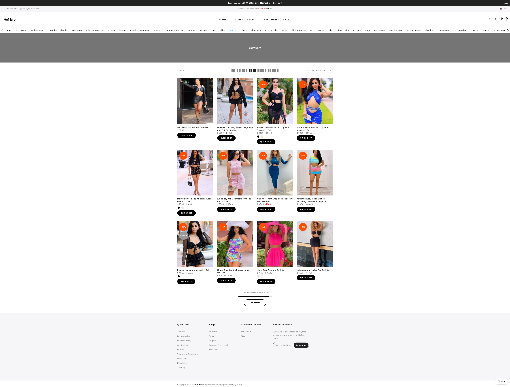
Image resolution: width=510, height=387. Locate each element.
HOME (223, 19)
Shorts (244, 30)
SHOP (250, 19)
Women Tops (11, 30)
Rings (367, 30)
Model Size (182, 363)
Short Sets (256, 30)
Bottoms (213, 331)
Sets (312, 30)
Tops (211, 336)
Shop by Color (271, 30)
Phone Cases (443, 30)
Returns (180, 349)
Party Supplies (459, 30)
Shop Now (268, 9)
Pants (486, 30)
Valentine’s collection (58, 30)
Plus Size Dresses (413, 30)
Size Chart (182, 358)
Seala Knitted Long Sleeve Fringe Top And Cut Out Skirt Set (235, 129)
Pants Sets (474, 30)
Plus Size (429, 30)
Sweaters (157, 30)
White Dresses (37, 30)
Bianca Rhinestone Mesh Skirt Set (193, 270)
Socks (213, 30)
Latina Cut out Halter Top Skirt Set (313, 270)
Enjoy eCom (237, 384)
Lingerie (212, 340)
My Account (246, 331)
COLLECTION (269, 19)
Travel (133, 30)
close (5, 3)
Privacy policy (183, 336)
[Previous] (2, 30)
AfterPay (181, 367)
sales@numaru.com (31, 9)
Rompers (357, 30)
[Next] (507, 30)
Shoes (284, 30)
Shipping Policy (184, 340)
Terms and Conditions (187, 354)
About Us (181, 331)
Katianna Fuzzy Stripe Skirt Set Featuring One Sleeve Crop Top (312, 200)
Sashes (321, 30)
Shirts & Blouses (298, 30)
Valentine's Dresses (95, 30)
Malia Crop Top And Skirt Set (271, 270)
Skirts (222, 30)
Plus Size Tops (395, 30)
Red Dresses (379, 30)
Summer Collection (174, 30)
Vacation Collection (117, 30)
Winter (24, 30)
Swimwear (144, 30)
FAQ (243, 336)
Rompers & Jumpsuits (219, 345)
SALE (286, 19)
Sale (330, 30)
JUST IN (236, 19)
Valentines (77, 30)
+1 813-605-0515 (11, 9)
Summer (192, 30)
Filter (182, 70)
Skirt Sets (233, 30)
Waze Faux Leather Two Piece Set (193, 127)
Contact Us (182, 345)
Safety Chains (342, 30)
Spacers (203, 30)
